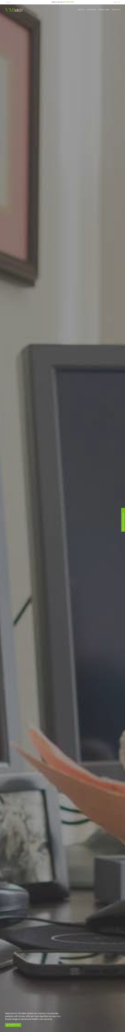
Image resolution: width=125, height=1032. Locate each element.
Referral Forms (103, 9)
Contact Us (116, 9)
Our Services (91, 9)
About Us (81, 9)
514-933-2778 (68, 2)
